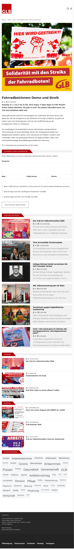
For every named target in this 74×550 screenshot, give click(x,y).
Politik (40, 480)
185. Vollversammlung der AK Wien (48, 286)
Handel (5, 475)
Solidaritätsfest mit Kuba (36, 376)
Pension (20, 481)
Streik (36, 145)
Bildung (5, 463)
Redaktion (63, 480)
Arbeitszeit (50, 458)
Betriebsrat (64, 458)
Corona (23, 463)
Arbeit (6, 458)
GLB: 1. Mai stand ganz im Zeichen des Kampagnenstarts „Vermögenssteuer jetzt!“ (50, 331)
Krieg (54, 474)
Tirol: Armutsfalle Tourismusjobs (47, 242)
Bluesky (40, 543)
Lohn (65, 474)
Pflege (31, 481)
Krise (59, 474)
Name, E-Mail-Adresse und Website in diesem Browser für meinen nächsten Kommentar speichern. (37, 186)
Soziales (53, 485)
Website (54, 176)
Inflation (14, 475)
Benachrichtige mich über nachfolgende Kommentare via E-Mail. (25, 191)
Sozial (45, 486)
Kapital (24, 475)
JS (4, 102)
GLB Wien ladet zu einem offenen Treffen (42, 390)
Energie (65, 463)
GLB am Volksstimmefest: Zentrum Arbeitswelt (45, 439)
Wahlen (55, 490)
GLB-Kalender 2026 (33, 424)
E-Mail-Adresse (32, 176)
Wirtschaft (9, 495)
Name (4, 176)
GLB (64, 469)
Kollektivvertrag (39, 475)
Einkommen (52, 463)
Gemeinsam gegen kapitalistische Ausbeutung (48, 308)
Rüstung (28, 486)
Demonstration (11, 145)
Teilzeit (23, 490)
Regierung (7, 486)
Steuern (6, 490)
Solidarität (37, 485)
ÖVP (28, 495)
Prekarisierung (51, 480)
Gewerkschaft (50, 469)
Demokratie (36, 463)
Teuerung (33, 490)
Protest (30, 145)
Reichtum (18, 486)
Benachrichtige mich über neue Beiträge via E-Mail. (21, 197)
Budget (13, 463)
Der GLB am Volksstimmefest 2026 (48, 221)
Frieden (18, 469)
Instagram (50, 543)
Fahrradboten (22, 145)
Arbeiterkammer (22, 458)
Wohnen (20, 495)
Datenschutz (19, 543)
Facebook (31, 543)
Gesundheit (30, 469)
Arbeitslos (38, 458)
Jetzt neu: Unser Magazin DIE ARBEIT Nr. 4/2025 (45, 410)
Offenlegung (7, 543)
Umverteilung (45, 489)
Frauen (8, 469)
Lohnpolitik (8, 480)
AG (36, 224)
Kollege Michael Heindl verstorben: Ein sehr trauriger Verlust (50, 265)
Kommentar (6, 161)
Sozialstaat (61, 485)
